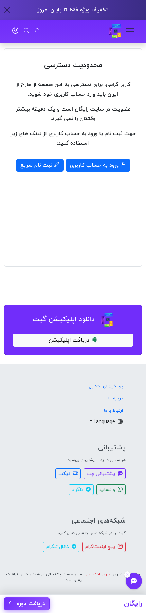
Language (105, 422)
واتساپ (107, 489)
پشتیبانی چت (101, 473)
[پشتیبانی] (134, 581)
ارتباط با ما (113, 411)
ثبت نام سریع (37, 165)
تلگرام (78, 489)
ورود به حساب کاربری (95, 165)
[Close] (7, 10)
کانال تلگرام (58, 547)
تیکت (65, 473)
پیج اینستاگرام (100, 547)
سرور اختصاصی (97, 574)
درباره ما (115, 398)
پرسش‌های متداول (106, 386)
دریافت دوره (30, 604)
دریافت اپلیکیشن (69, 340)
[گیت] (115, 31)
